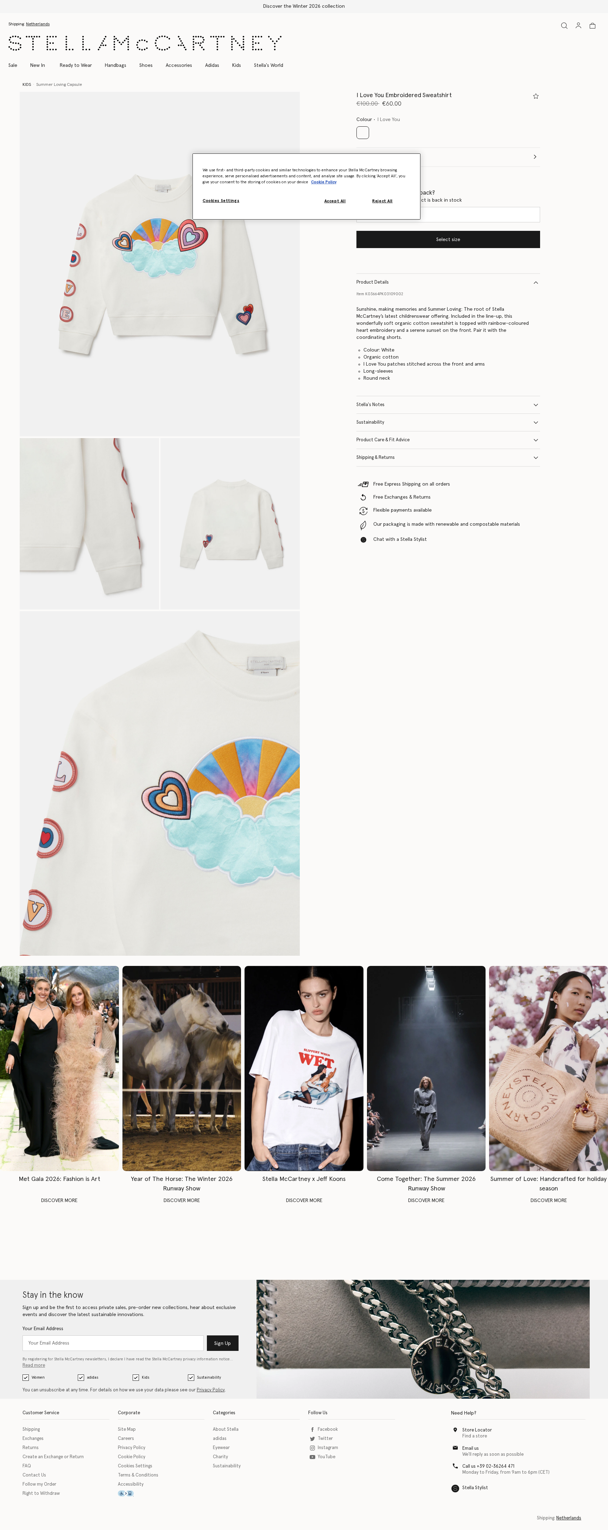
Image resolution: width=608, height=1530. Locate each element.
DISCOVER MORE (59, 1200)
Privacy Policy (211, 1390)
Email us (470, 1448)
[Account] (578, 25)
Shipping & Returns (375, 457)
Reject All (382, 201)
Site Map (127, 1429)
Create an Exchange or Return (53, 1457)
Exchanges (33, 1438)
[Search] (564, 25)
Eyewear (221, 1448)
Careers (126, 1438)
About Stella (226, 1429)
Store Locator (477, 1430)
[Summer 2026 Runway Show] (426, 1068)
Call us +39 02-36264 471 (488, 1466)
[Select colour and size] (536, 96)
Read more (34, 1365)
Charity (220, 1457)
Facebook (328, 1429)
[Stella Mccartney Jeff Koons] (304, 1068)
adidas (92, 1377)
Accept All (335, 201)
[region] (306, 186)
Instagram (328, 1448)
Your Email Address (43, 1328)
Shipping (31, 1429)
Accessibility (131, 1484)
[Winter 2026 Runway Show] (181, 1068)
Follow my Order (39, 1484)
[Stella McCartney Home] (144, 43)
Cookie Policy (131, 1457)
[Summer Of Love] (548, 1068)
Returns (31, 1448)
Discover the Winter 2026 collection (304, 6)
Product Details (372, 282)
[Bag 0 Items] (592, 25)
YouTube (326, 1457)
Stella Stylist (475, 1488)
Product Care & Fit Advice (383, 440)
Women (38, 1377)
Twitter (325, 1438)
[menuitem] (37, 65)
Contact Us (34, 1475)
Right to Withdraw (41, 1493)
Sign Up (222, 1343)
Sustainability (370, 422)
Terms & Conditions (138, 1475)
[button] (160, 264)
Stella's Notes (370, 405)
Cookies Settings (135, 1466)
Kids (145, 1377)
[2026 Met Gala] (59, 1068)
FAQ (27, 1466)
